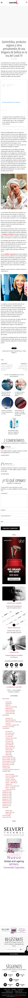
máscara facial (9, 712)
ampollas (7, 703)
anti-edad (7, 731)
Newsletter (9, 991)
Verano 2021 (5, 817)
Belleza (4, 698)
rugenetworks (18, 996)
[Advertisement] (14, 22)
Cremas (4, 728)
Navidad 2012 (5, 791)
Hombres (4, 768)
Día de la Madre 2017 (7, 761)
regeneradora (8, 751)
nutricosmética (9, 713)
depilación (7, 708)
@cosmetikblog (14, 954)
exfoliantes (5, 766)
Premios (13, 989)
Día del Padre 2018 (7, 764)
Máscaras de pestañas (11, 786)
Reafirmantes (8, 748)
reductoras (8, 749)
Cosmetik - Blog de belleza (20, 995)
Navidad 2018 (5, 800)
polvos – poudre (9, 787)
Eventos (7, 810)
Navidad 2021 (5, 804)
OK (21, 949)
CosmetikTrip (18, 991)
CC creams (8, 736)
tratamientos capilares (11, 725)
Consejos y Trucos (7, 726)
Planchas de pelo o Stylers (12, 721)
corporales (8, 739)
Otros (3, 807)
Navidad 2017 (5, 799)
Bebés (7, 705)
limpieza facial (9, 710)
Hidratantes (8, 743)
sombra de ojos (9, 789)
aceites (7, 702)
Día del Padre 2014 (7, 763)
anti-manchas (8, 733)
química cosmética (8, 234)
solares (7, 754)
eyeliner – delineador (10, 782)
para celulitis (8, 744)
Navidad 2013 (5, 792)
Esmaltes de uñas (9, 781)
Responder (5, 455)
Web (2, 521)
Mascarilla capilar (9, 720)
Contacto (21, 989)
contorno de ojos (9, 738)
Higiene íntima (9, 812)
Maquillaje (4, 771)
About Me (7, 989)
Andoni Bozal (8, 774)
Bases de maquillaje (10, 776)
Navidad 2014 (5, 794)
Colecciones (8, 777)
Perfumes (4, 815)
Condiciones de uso (21, 993)
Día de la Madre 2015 (7, 759)
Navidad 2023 (5, 805)
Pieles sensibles (9, 746)
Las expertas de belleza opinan (10, 769)
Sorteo (7, 814)
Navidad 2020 (5, 802)
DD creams (8, 741)
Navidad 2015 (5, 796)
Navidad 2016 (5, 797)
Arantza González (22, 126)
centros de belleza (10, 707)
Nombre (3, 510)
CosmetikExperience (7, 993)
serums (7, 753)
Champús (7, 718)
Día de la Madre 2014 (7, 758)
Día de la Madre (6, 756)
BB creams (8, 735)
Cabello (4, 715)
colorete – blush (9, 779)
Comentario (4, 493)
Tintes (7, 723)
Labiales (7, 784)
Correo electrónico (6, 515)
